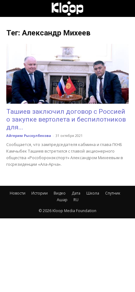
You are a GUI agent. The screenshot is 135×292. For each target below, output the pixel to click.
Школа (92, 193)
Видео (60, 193)
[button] (11, 8)
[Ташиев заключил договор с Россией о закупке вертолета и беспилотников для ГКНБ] (67, 74)
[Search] (126, 8)
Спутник (112, 193)
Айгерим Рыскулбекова (28, 135)
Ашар (62, 199)
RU (75, 199)
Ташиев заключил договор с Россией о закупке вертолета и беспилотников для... (66, 119)
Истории (39, 193)
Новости (17, 193)
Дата (76, 193)
